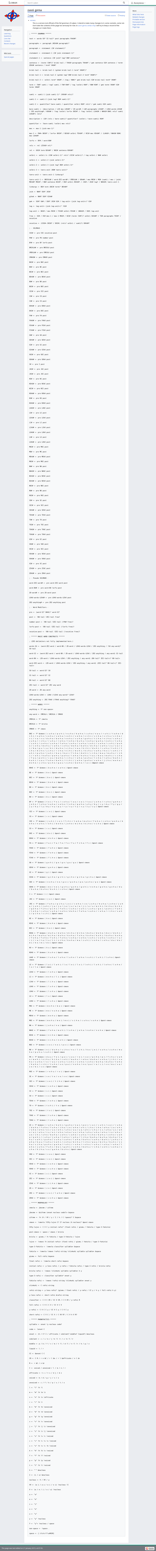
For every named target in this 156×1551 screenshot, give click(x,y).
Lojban (13, 2)
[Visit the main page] (12, 16)
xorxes (32, 20)
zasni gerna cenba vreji (86, 25)
